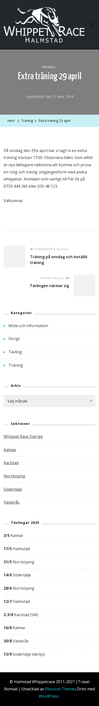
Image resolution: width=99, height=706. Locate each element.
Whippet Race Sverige (23, 436)
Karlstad (11, 462)
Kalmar (10, 449)
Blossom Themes (60, 689)
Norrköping (14, 476)
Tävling (15, 352)
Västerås (11, 502)
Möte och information (28, 325)
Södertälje (13, 489)
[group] (49, 595)
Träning (48, 67)
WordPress (49, 696)
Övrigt (14, 338)
